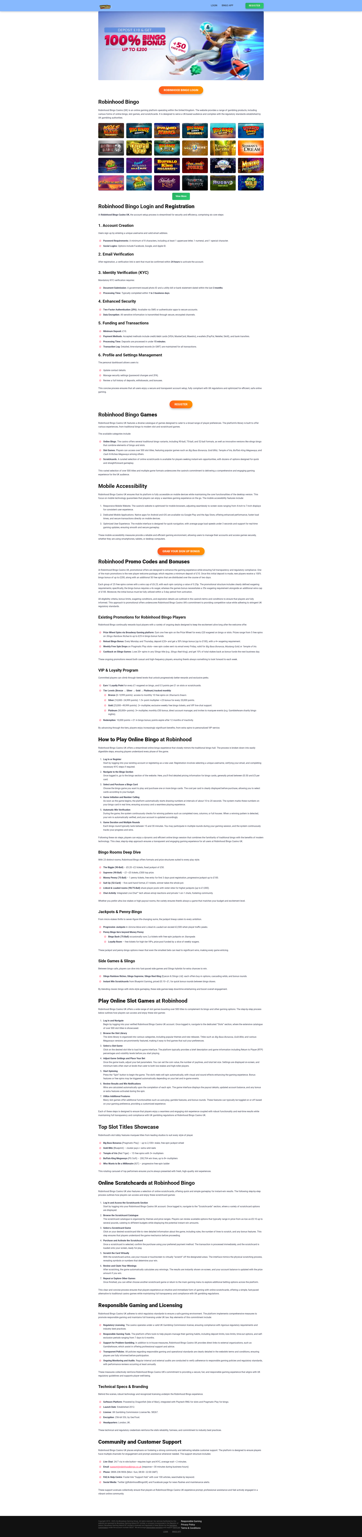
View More (181, 196)
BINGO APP (227, 5)
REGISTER (254, 5)
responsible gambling (154, 1528)
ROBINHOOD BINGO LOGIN (181, 90)
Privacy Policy (188, 1524)
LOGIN (214, 5)
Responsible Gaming (191, 1521)
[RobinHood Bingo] (105, 6)
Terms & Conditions (191, 1528)
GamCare (176, 1528)
